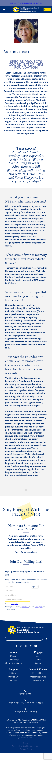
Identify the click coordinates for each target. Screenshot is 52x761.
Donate (47, 9)
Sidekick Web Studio (31, 746)
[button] (4, 9)
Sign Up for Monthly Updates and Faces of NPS (25, 573)
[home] (26, 10)
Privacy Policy (26, 749)
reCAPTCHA (25, 607)
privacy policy (14, 604)
